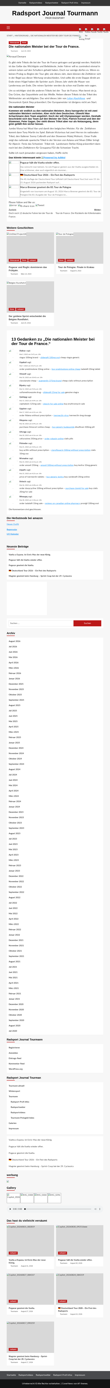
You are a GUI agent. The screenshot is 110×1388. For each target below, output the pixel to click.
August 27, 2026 (27, 1311)
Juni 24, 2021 (26, 51)
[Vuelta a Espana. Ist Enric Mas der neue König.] (30, 1241)
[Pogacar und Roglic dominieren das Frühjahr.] (30, 248)
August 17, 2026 (27, 1362)
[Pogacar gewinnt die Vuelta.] (30, 1289)
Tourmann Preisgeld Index (22, 1118)
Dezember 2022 (16, 876)
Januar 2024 (14, 807)
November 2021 (16, 946)
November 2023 (16, 818)
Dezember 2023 (16, 812)
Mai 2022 (13, 914)
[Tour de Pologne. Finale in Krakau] (79, 248)
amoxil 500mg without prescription (57, 465)
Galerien (12, 1123)
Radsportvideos (35, 3)
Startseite (22, 3)
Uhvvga (22, 432)
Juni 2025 (13, 716)
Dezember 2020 (16, 1004)
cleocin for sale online (53, 404)
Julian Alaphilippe (76, 98)
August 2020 (14, 1026)
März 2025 (14, 732)
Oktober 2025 (15, 695)
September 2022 (16, 892)
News (24, 43)
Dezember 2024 (16, 748)
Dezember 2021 (16, 940)
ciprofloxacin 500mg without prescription (70, 450)
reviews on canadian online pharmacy (62, 503)
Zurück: (31, 213)
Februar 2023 (15, 866)
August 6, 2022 (75, 271)
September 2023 (16, 828)
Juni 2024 (13, 780)
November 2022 (16, 882)
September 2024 (16, 764)
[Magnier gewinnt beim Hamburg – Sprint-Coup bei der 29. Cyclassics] (30, 1337)
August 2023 (14, 834)
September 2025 (16, 700)
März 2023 (14, 860)
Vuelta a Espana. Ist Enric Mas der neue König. (30, 555)
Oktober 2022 (15, 887)
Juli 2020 (13, 1031)
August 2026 (14, 641)
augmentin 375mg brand (50, 381)
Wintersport (14, 1091)
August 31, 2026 (27, 1266)
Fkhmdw (23, 443)
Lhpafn (22, 470)
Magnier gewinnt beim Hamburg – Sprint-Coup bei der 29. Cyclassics (40, 576)
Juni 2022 (13, 908)
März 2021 (14, 988)
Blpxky (22, 385)
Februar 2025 (15, 737)
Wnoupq (23, 497)
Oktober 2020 (15, 1015)
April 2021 (14, 983)
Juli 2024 (13, 775)
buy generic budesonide (63, 427)
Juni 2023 (13, 844)
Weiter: (78, 211)
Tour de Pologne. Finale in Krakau (76, 267)
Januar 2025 (14, 743)
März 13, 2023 (26, 274)
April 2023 (14, 855)
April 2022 (14, 919)
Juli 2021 (13, 967)
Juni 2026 (13, 652)
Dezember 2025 (16, 684)
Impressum (85, 3)
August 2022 (14, 898)
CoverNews (67, 1384)
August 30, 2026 (76, 1263)
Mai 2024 (13, 785)
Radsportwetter (51, 3)
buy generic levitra (55, 477)
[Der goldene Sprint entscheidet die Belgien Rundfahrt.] (30, 297)
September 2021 (16, 956)
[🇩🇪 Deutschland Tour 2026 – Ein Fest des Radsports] (79, 1289)
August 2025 (14, 705)
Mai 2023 (13, 850)
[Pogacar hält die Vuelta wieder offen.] (79, 1241)
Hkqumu (23, 420)
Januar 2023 (14, 871)
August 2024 (14, 769)
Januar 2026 (14, 679)
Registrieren (14, 1048)
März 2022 (14, 924)
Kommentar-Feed (17, 1064)
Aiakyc (22, 351)
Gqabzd (23, 362)
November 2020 (16, 1010)
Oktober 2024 (15, 759)
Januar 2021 (14, 999)
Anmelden (13, 1053)
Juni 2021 (13, 972)
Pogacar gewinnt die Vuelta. (21, 565)
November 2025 (16, 689)
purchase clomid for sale (76, 488)
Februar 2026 (15, 673)
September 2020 (16, 1020)
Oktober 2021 (15, 951)
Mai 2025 (13, 721)
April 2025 (14, 727)
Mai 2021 (13, 978)
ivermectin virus (61, 415)
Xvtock (22, 481)
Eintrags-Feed (15, 1058)
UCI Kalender (13, 534)
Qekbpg (23, 397)
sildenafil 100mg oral (50, 357)
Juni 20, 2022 (26, 323)
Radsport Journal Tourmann (55, 13)
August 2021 (14, 962)
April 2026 (14, 663)
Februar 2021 (15, 994)
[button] (9, 27)
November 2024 (16, 753)
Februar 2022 (15, 930)
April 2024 (14, 791)
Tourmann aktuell (16, 1086)
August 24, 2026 (76, 1314)
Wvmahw (23, 458)
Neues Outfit (13, 524)
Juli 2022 (13, 903)
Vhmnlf (22, 374)
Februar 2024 (15, 802)
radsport (33, 260)
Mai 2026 (13, 657)
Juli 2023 (13, 839)
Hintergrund (14, 43)
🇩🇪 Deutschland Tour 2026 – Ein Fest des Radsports (32, 571)
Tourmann (14, 51)
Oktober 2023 (15, 823)
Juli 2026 (13, 647)
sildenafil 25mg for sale (54, 392)
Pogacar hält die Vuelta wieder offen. (25, 560)
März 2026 (14, 668)
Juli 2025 (13, 711)
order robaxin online (54, 439)
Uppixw (23, 409)
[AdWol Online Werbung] (53, 157)
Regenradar (12, 530)
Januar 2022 (14, 935)
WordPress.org (16, 1069)
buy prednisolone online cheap (66, 369)
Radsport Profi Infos (69, 3)
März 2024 (14, 796)
